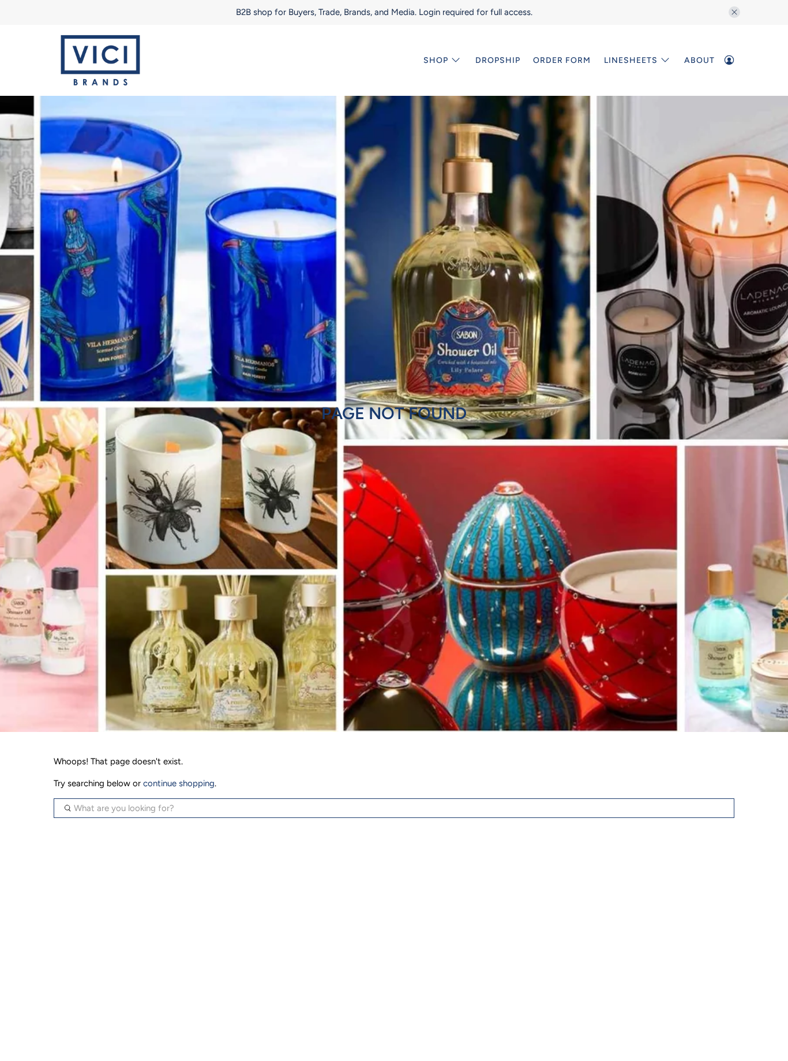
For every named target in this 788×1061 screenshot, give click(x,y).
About (699, 60)
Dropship (497, 60)
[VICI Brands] (100, 60)
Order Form (562, 60)
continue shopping (179, 783)
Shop (435, 60)
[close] (734, 12)
